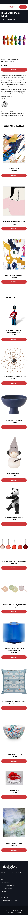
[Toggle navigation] (3, 7)
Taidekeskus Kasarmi (9, 885)
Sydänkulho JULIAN (14, 790)
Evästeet (19, 910)
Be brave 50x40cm (14, 169)
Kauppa (23, 7)
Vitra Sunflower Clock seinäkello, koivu (14, 376)
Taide (4, 19)
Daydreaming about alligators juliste (14, 222)
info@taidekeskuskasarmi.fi (7, 2)
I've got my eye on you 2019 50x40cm (14, 275)
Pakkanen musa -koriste (14, 473)
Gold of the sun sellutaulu (14, 843)
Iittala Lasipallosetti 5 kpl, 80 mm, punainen (14, 561)
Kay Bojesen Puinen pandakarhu (14, 517)
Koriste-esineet (11, 19)
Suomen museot (8, 888)
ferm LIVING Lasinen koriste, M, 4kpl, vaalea (14, 605)
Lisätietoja (14, 69)
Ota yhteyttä (13, 910)
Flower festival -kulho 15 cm (14, 754)
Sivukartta (19, 912)
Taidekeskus (7, 882)
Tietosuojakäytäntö (11, 912)
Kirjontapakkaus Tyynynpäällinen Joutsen (14, 701)
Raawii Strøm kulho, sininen (14, 420)
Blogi (5, 891)
